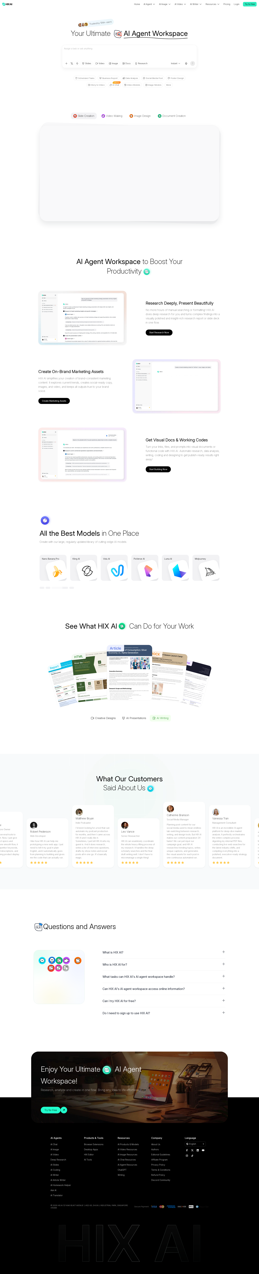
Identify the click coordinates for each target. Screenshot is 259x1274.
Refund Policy (158, 1175)
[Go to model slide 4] (71, 588)
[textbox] (129, 53)
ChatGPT (122, 1170)
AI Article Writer (58, 1180)
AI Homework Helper (61, 1185)
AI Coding (55, 1170)
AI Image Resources (127, 1154)
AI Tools (88, 1159)
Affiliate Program (159, 1159)
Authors (155, 1149)
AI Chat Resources (127, 1159)
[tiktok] (192, 1155)
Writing (121, 1175)
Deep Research (58, 1159)
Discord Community (160, 1180)
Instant (174, 63)
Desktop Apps (91, 1149)
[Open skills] (77, 63)
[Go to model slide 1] (42, 588)
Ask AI (53, 1190)
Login (236, 4)
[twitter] (192, 1150)
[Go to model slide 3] (65, 588)
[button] (164, 952)
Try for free (250, 4)
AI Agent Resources (127, 1164)
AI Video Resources (127, 1149)
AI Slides (55, 1164)
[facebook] (187, 1150)
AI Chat (54, 1144)
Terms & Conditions (160, 1170)
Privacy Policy (158, 1164)
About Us (155, 1144)
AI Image (55, 1149)
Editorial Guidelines (160, 1154)
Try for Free (50, 1110)
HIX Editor (89, 1154)
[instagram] (187, 1155)
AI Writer (55, 1175)
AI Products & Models (128, 1144)
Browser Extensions (93, 1144)
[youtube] (203, 1150)
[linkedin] (197, 1150)
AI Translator (57, 1195)
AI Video (55, 1154)
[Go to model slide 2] (54, 588)
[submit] (192, 63)
